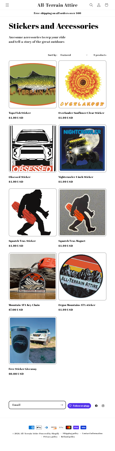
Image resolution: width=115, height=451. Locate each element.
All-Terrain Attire (30, 433)
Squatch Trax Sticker (22, 240)
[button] (7, 5)
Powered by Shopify (49, 433)
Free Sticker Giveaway (23, 368)
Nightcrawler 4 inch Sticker (75, 176)
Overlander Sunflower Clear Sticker (81, 112)
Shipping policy (70, 433)
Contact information (92, 433)
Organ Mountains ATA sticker (76, 305)
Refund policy (68, 436)
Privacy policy (50, 436)
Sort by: (52, 55)
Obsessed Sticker (20, 176)
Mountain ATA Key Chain (24, 305)
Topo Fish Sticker (20, 112)
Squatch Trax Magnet (72, 240)
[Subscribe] (62, 405)
